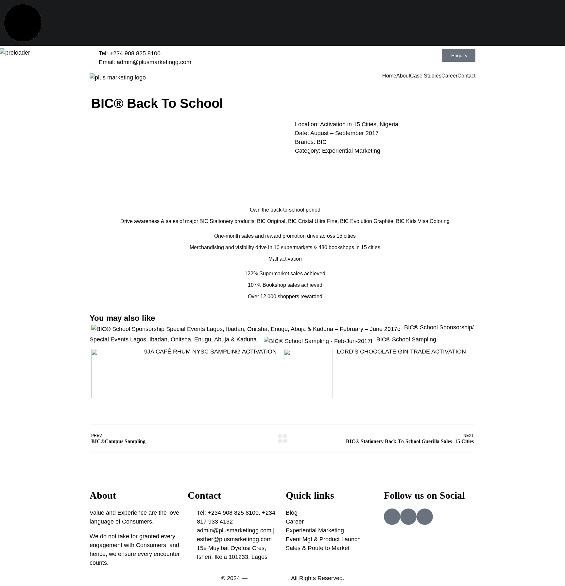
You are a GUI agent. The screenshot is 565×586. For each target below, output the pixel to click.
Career (449, 75)
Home (389, 75)
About (403, 75)
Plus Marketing (268, 578)
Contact (466, 75)
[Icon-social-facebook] (392, 516)
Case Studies (425, 75)
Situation (284, 172)
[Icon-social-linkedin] (425, 516)
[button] (13, 120)
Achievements (284, 195)
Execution (284, 183)
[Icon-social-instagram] (408, 516)
